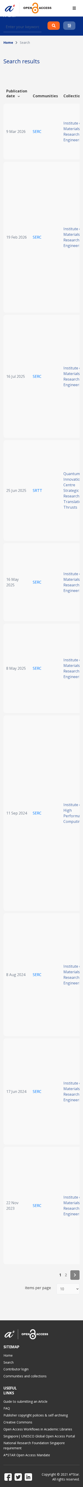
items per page (38, 1287)
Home (8, 42)
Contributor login (16, 1369)
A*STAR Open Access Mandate (26, 1455)
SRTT (37, 490)
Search (8, 1362)
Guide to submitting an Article (25, 1401)
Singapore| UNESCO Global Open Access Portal (39, 1436)
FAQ (6, 1408)
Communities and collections (25, 1376)
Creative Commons (17, 1422)
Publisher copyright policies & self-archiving (35, 1415)
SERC (37, 131)
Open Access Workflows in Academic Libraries (37, 1429)
